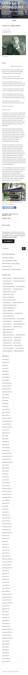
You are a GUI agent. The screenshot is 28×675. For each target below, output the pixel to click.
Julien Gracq (20, 318)
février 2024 (5, 447)
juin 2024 (4, 436)
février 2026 (5, 377)
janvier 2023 (5, 485)
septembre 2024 (6, 427)
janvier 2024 (5, 450)
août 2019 (4, 606)
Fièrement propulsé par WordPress (10, 671)
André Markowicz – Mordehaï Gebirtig (11, 269)
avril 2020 (4, 582)
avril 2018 (4, 652)
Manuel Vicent (7, 326)
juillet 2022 (5, 503)
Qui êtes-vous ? (6, 218)
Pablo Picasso (7, 337)
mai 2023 (4, 474)
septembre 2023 (6, 462)
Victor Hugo (20, 348)
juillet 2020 (5, 573)
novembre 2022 (6, 491)
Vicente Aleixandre (8, 348)
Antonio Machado (18, 281)
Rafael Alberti (7, 343)
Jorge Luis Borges (8, 316)
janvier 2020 (5, 591)
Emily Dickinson (17, 289)
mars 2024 (5, 444)
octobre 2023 (5, 459)
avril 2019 (4, 617)
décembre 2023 (6, 453)
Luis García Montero (18, 324)
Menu (14, 20)
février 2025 (5, 412)
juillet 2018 (5, 644)
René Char (16, 343)
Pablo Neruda (20, 334)
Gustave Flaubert (8, 310)
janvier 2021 (5, 556)
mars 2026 (5, 374)
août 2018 (4, 641)
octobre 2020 (5, 565)
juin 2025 (4, 400)
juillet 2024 (5, 433)
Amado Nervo (6, 32)
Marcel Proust (17, 326)
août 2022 (4, 500)
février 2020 (5, 588)
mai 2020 (4, 579)
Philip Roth (17, 340)
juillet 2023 (5, 468)
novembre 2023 (6, 456)
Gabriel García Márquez (9, 305)
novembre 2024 (6, 421)
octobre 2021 (5, 529)
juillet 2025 (5, 397)
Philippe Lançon (7, 340)
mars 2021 (4, 550)
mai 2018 (4, 650)
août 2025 (4, 394)
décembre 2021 (6, 523)
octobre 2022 (5, 494)
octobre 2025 (5, 389)
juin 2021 (4, 541)
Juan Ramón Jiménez (9, 318)
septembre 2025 (6, 391)
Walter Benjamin (7, 351)
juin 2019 (4, 611)
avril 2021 (4, 547)
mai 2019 (4, 614)
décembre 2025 (6, 383)
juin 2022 (4, 506)
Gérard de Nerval (8, 313)
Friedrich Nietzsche (18, 302)
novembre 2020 (6, 562)
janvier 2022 (5, 520)
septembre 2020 (6, 567)
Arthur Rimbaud (8, 283)
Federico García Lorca (9, 291)
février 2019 (5, 623)
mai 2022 (4, 509)
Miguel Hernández (8, 334)
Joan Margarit (19, 313)
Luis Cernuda (7, 324)
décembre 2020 (6, 559)
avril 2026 (4, 371)
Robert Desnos (7, 345)
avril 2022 (4, 512)
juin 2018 (4, 647)
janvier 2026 (5, 380)
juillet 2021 (4, 538)
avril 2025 (4, 406)
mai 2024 (4, 438)
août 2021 (4, 535)
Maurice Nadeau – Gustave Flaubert (11, 263)
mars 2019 (4, 620)
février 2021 (5, 553)
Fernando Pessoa (8, 294)
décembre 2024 (6, 418)
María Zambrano (7, 332)
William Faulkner (19, 351)
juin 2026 (4, 365)
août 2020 (4, 570)
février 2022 (5, 518)
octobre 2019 (5, 600)
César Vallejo (20, 286)
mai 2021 (4, 544)
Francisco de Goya (8, 297)
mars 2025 (5, 409)
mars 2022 (4, 515)
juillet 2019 (5, 608)
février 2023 (5, 482)
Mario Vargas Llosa (8, 329)
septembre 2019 (6, 603)
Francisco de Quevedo (9, 300)
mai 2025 (4, 403)
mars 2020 (5, 585)
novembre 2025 (6, 386)
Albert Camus (7, 278)
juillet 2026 (5, 362)
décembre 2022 (6, 488)
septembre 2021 (6, 532)
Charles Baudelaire (8, 286)
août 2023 (4, 465)
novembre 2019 (6, 597)
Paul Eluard (17, 337)
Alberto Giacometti (19, 278)
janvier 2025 (5, 415)
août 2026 (4, 359)
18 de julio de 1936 (6, 266)
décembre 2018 (6, 629)
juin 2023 (4, 471)
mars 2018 (4, 655)
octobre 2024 (5, 424)
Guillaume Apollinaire (9, 308)
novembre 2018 (6, 632)
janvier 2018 (5, 661)
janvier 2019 (5, 626)
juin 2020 (4, 576)
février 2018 (5, 658)
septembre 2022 (6, 497)
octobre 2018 (5, 635)
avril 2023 (4, 477)
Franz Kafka (7, 302)
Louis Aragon (17, 321)
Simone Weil (18, 345)
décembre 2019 (6, 594)
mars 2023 (4, 479)
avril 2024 (4, 441)
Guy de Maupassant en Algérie (9, 260)
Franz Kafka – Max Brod (8, 257)
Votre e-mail (6, 225)
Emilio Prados (7, 289)
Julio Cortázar (7, 321)
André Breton (7, 281)
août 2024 (4, 430)
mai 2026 (4, 368)
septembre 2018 (6, 638)
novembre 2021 (6, 526)
